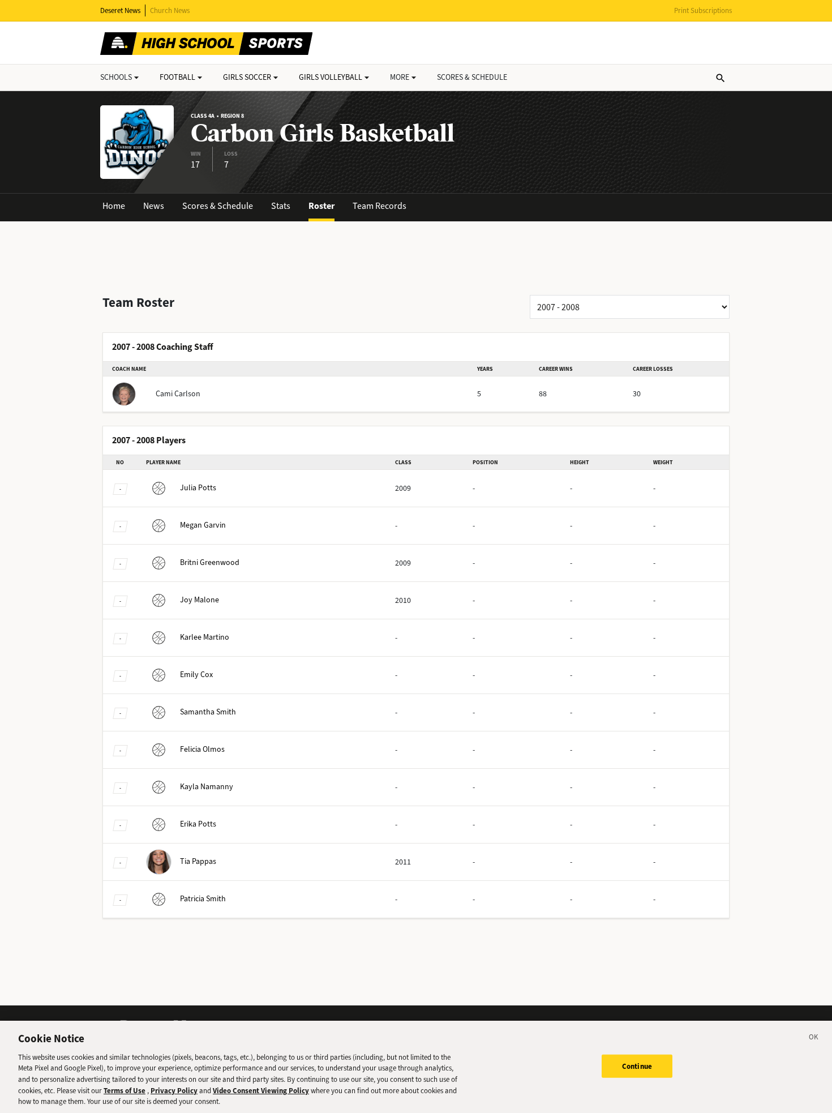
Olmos (202, 749)
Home (113, 206)
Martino (204, 637)
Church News (170, 10)
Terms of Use (124, 1090)
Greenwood (209, 562)
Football (177, 77)
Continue (637, 1066)
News (153, 206)
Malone (199, 599)
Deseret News (120, 10)
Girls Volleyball (330, 77)
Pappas (198, 861)
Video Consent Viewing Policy (261, 1090)
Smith (208, 712)
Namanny (206, 786)
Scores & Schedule (217, 206)
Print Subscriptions (703, 10)
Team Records (379, 206)
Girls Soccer (247, 77)
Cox (196, 674)
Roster (321, 206)
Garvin (203, 525)
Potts (198, 487)
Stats (280, 206)
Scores (472, 77)
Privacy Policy (174, 1090)
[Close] (813, 1038)
